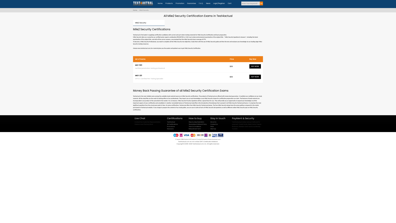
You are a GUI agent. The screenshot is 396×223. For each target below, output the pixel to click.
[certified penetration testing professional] (255, 67)
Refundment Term (195, 129)
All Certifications (172, 124)
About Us (213, 122)
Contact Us (214, 124)
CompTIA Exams (202, 139)
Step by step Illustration (196, 122)
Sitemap (213, 129)
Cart (230, 3)
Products (169, 3)
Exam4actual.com (214, 139)
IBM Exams (185, 139)
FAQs (212, 127)
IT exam (178, 139)
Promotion (180, 3)
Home (160, 3)
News (208, 3)
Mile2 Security (140, 23)
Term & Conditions (195, 127)
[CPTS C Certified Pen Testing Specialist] (255, 78)
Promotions (171, 127)
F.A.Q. (201, 3)
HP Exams (192, 139)
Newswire (170, 129)
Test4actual (171, 122)
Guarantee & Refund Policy (198, 124)
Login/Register (219, 3)
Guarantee (191, 3)
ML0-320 (138, 65)
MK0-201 (138, 76)
